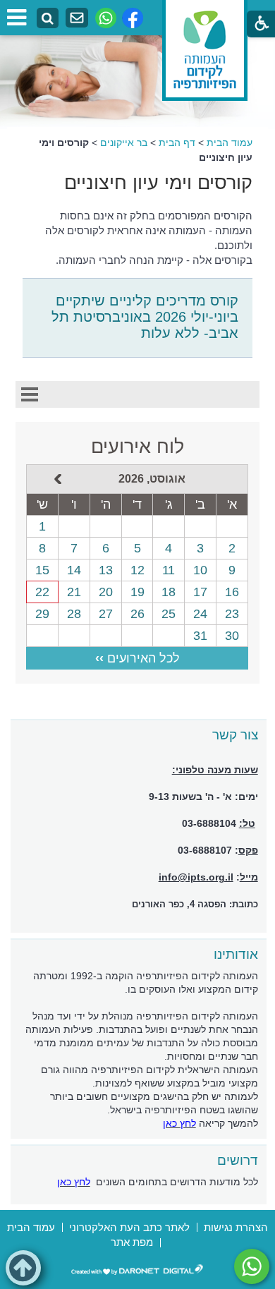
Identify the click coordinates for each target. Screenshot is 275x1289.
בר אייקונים (123, 142)
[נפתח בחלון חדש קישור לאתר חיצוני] (251, 1266)
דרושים (237, 1160)
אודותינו (236, 954)
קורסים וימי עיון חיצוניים (158, 182)
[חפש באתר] (48, 18)
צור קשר (235, 734)
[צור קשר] (77, 18)
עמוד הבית (229, 142)
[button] (23, 1267)
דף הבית (177, 142)
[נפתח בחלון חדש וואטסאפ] (105, 18)
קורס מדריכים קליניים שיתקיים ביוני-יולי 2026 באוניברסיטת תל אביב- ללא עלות (144, 317)
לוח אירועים (137, 446)
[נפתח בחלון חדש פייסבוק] (132, 18)
